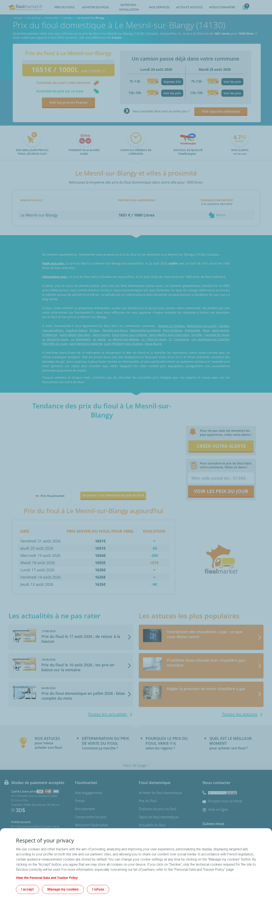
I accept (27, 889)
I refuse (98, 889)
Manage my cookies (63, 889)
